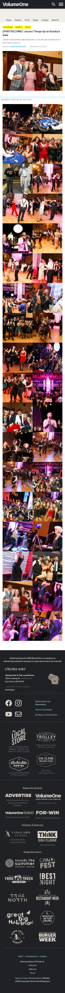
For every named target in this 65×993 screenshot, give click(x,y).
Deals (35, 20)
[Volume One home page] (17, 5)
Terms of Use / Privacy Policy (28, 978)
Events (18, 20)
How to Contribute (43, 709)
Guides (45, 20)
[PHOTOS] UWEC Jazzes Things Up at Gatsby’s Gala (31, 33)
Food (27, 20)
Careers (43, 956)
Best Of (55, 20)
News (8, 20)
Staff (21, 956)
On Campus (8, 27)
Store (32, 973)
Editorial (32, 965)
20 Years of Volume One (46, 714)
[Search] (53, 4)
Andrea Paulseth (19, 46)
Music (27, 27)
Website (32, 969)
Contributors (32, 956)
